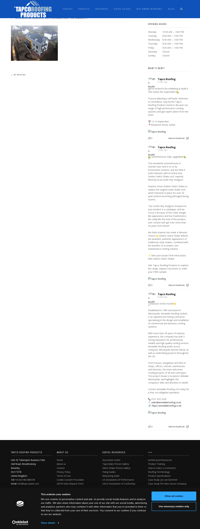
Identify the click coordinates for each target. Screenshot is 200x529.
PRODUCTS (84, 9)
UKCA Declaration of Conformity (118, 483)
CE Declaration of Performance (118, 479)
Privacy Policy (63, 471)
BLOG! (171, 9)
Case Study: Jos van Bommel (162, 479)
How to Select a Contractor (162, 467)
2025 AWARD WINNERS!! (149, 9)
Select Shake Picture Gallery (116, 467)
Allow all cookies (174, 496)
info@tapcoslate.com (28, 483)
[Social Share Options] (187, 138)
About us (61, 463)
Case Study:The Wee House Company (167, 483)
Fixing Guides (122, 9)
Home (60, 460)
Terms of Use (64, 475)
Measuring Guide (110, 475)
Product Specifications (159, 475)
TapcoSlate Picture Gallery (115, 463)
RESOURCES (101, 9)
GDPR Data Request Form (70, 483)
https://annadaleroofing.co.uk (166, 405)
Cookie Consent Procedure (70, 479)
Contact (61, 467)
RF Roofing (18, 75)
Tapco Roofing (167, 79)
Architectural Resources (160, 460)
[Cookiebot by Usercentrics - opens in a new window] (20, 523)
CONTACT (68, 9)
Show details (48, 522)
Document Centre (111, 460)
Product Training (156, 463)
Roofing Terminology (159, 471)
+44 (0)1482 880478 (25, 479)
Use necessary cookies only (174, 506)
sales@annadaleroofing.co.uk (166, 402)
